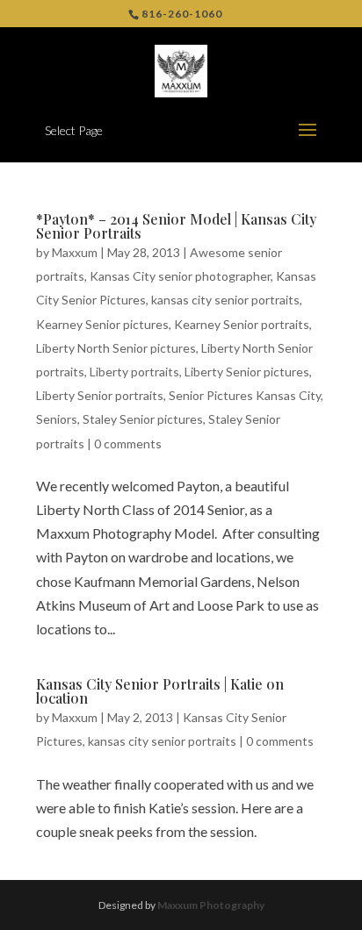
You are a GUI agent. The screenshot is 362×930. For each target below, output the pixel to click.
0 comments (128, 443)
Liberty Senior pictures (247, 371)
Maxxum (75, 252)
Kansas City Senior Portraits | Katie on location (160, 691)
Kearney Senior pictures (102, 324)
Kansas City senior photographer (180, 275)
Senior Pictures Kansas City (245, 395)
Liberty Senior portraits (99, 395)
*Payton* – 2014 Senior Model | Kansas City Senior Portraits (176, 226)
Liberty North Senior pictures (116, 347)
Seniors (56, 418)
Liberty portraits (134, 371)
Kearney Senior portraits (241, 324)
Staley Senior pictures (143, 418)
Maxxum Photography (210, 905)
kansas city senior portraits (225, 299)
